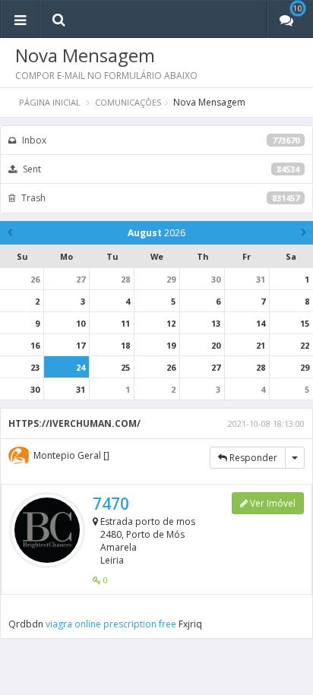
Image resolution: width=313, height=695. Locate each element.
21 (260, 345)
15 (304, 323)
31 (260, 279)
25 (125, 367)
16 (35, 345)
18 (125, 345)
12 (170, 323)
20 (215, 345)
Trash (159, 197)
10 (80, 323)
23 (35, 367)
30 (215, 279)
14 (260, 323)
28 (125, 279)
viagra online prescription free (111, 624)
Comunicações (128, 102)
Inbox (159, 140)
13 (215, 323)
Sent (160, 169)
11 (125, 323)
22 (304, 345)
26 (35, 279)
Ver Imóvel (272, 503)
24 (80, 367)
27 (80, 279)
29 (170, 279)
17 (80, 345)
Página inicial (50, 102)
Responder (252, 457)
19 (170, 345)
